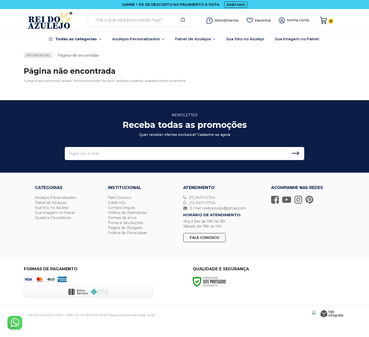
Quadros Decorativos (53, 217)
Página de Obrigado (125, 228)
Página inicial (38, 55)
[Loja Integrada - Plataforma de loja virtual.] (332, 313)
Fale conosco (204, 237)
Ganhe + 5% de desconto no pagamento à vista (170, 4)
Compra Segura (121, 207)
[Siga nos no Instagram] (299, 199)
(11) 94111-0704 (201, 197)
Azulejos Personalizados (55, 197)
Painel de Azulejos (50, 202)
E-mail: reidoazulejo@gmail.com (217, 208)
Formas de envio (122, 217)
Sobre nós (116, 202)
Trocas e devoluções (125, 222)
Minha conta (298, 20)
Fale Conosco (119, 197)
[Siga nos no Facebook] (276, 199)
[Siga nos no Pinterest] (310, 199)
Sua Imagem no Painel (55, 212)
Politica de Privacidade (127, 233)
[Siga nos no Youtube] (288, 199)
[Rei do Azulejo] (54, 20)
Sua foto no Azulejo (52, 207)
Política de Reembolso (127, 212)
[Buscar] (181, 20)
